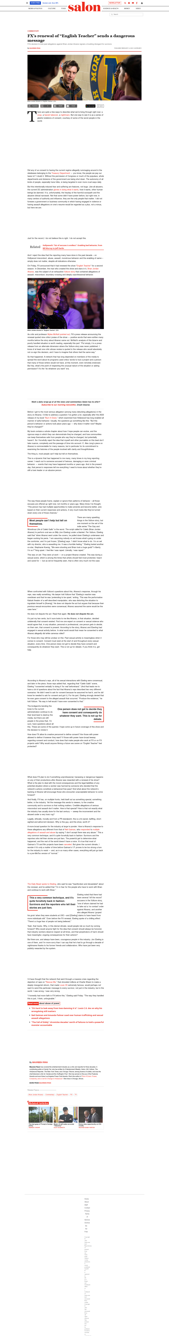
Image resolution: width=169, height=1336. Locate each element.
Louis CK (64, 985)
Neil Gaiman (70, 830)
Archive (87, 1223)
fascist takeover (51, 115)
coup (39, 115)
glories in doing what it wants (66, 190)
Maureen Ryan (34, 48)
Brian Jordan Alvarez (35, 1095)
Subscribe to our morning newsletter (58, 405)
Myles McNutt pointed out (59, 334)
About (86, 1202)
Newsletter (114, 3)
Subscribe (35, 3)
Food (63, 8)
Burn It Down (51, 418)
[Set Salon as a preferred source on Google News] (91, 106)
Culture (52, 8)
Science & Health (110, 8)
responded (85, 830)
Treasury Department (61, 173)
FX (71, 1095)
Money (127, 8)
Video (138, 8)
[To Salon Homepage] (84, 6)
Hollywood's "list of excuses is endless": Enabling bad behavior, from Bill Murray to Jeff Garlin (72, 246)
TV (76, 1095)
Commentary (49, 1095)
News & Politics (35, 8)
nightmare (65, 115)
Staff (86, 1205)
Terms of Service (87, 1217)
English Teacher (84, 266)
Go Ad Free (86, 1229)
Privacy (87, 1211)
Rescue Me (51, 982)
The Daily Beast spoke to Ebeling (41, 884)
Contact (87, 1208)
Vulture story (69, 272)
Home (86, 1199)
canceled (68, 845)
